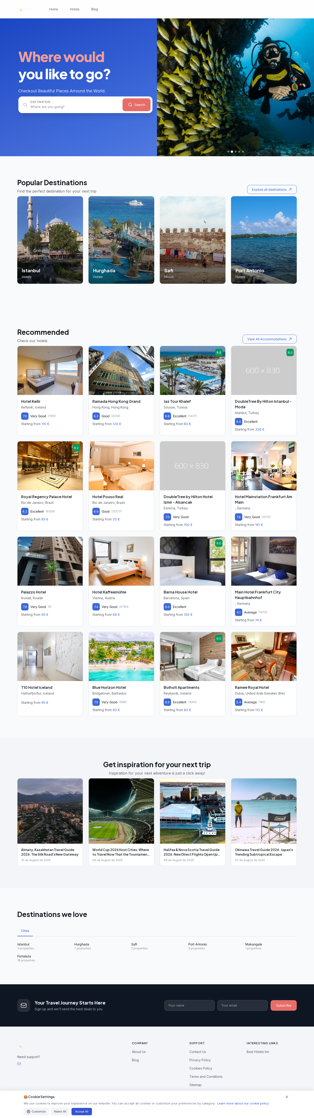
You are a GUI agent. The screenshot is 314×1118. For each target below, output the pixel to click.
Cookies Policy (200, 1068)
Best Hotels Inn (258, 1052)
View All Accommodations (266, 339)
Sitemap (195, 1085)
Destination (40, 102)
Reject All (60, 1111)
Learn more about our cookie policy (243, 1103)
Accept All (81, 1111)
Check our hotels (32, 340)
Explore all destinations (269, 189)
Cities (25, 931)
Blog (94, 9)
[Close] (286, 1096)
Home (53, 9)
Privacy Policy (200, 1060)
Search (139, 105)
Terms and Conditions (206, 1076)
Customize (39, 1111)
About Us (139, 1052)
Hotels (74, 9)
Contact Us (197, 1052)
